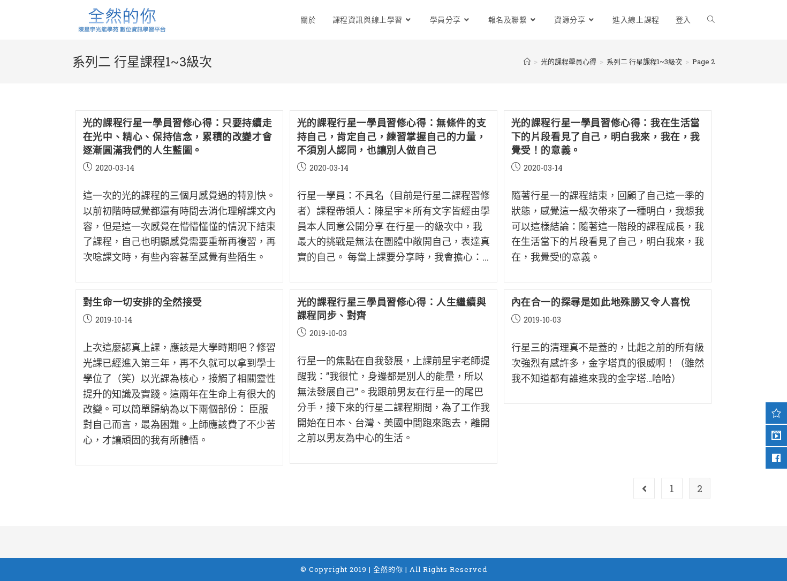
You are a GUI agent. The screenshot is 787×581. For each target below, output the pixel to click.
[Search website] (711, 20)
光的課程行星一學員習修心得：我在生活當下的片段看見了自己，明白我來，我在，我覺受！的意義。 (605, 136)
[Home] (527, 61)
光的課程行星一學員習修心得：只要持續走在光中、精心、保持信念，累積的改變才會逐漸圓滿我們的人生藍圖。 (177, 136)
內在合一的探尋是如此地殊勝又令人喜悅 (601, 301)
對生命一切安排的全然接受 (142, 301)
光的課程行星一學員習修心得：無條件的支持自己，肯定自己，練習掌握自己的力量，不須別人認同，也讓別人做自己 (391, 136)
